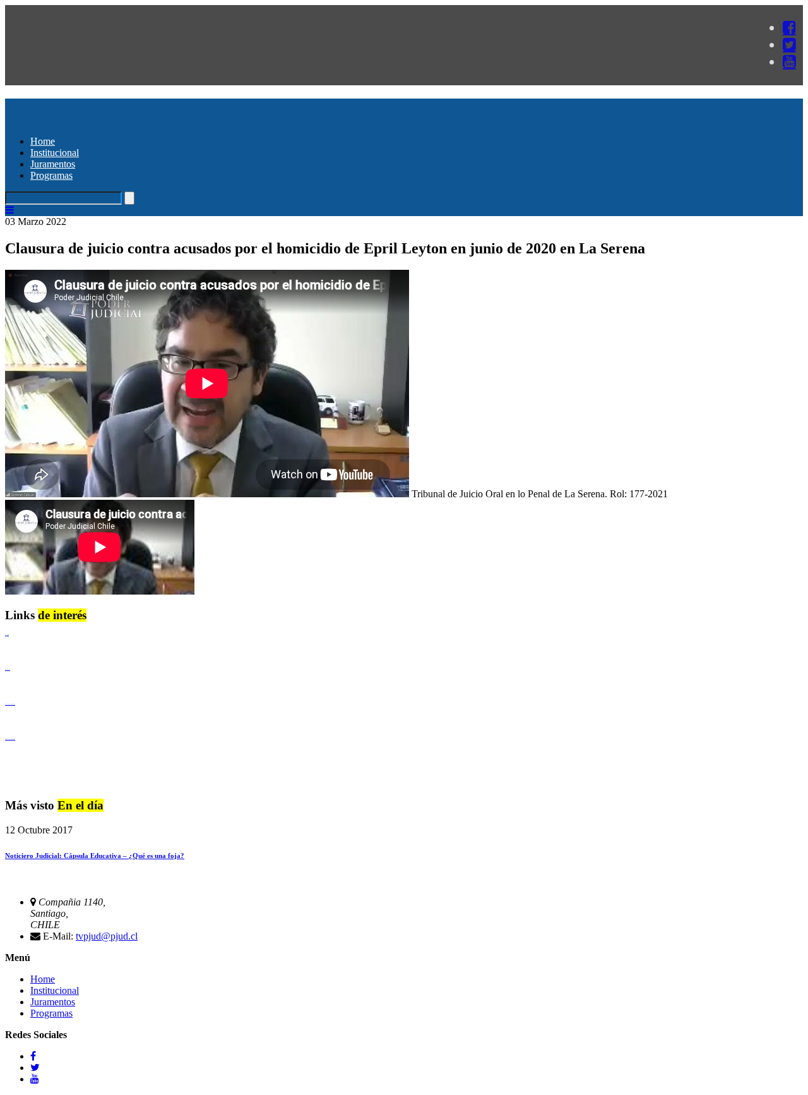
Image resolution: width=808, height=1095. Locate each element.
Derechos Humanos (7, 669)
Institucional (54, 152)
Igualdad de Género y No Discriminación (10, 704)
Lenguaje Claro (7, 634)
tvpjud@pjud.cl (107, 936)
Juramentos (52, 164)
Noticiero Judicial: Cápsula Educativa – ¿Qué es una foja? (94, 855)
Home (42, 141)
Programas (51, 175)
